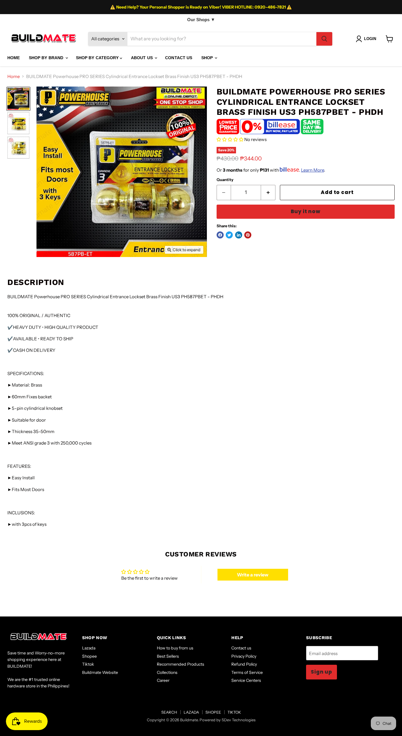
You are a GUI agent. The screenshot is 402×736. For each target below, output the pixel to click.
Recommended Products (180, 664)
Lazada (88, 648)
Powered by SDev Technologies (227, 719)
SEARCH (169, 712)
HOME (13, 57)
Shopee (89, 656)
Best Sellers (168, 656)
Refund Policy (244, 664)
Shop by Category (98, 57)
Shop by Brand (47, 57)
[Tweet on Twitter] (229, 234)
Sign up (321, 671)
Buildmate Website (100, 672)
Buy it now (305, 211)
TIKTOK (234, 712)
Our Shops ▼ (201, 19)
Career (163, 680)
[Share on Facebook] (220, 234)
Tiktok (88, 664)
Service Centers (246, 680)
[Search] (324, 39)
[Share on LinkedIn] (238, 234)
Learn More (312, 170)
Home (13, 76)
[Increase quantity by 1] (268, 192)
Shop (207, 57)
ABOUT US (142, 57)
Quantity (225, 180)
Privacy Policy (243, 656)
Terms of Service (247, 672)
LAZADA (191, 712)
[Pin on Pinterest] (247, 234)
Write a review (252, 575)
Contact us (241, 648)
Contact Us (178, 57)
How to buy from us (175, 648)
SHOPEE (213, 712)
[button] (230, 139)
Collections (167, 672)
